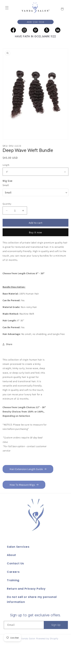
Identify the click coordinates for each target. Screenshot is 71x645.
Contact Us (15, 563)
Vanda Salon (28, 638)
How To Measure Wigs (22, 484)
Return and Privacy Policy (26, 589)
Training (13, 580)
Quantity (7, 203)
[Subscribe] (56, 625)
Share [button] (9, 344)
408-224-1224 (35, 22)
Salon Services (18, 547)
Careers (13, 572)
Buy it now (35, 232)
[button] (7, 8)
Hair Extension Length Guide (26, 469)
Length (6, 164)
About (11, 555)
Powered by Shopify (47, 638)
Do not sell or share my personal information (32, 599)
